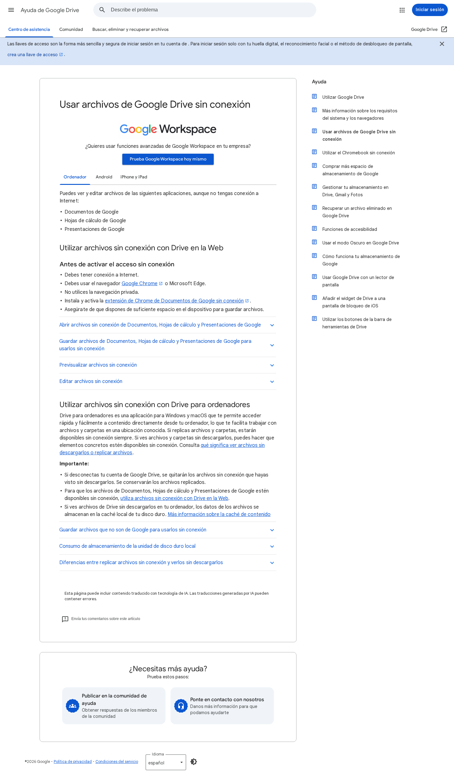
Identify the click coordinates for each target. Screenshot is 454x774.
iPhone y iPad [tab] (133, 177)
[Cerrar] (442, 44)
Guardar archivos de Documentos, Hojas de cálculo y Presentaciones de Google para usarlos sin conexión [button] (155, 345)
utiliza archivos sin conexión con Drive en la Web (174, 498)
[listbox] (165, 762)
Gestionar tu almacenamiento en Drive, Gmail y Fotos (355, 191)
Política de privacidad (73, 761)
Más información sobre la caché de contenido (219, 514)
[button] (11, 9)
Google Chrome (140, 284)
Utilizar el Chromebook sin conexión (358, 153)
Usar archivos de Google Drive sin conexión (359, 135)
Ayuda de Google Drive (50, 10)
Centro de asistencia (29, 29)
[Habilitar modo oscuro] (193, 761)
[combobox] (213, 10)
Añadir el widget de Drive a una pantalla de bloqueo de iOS (353, 302)
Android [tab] (104, 177)
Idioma (158, 754)
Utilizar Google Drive (343, 97)
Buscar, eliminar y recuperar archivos (130, 29)
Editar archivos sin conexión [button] (90, 381)
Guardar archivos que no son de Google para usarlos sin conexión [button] (132, 530)
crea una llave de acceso (32, 54)
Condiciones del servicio (116, 761)
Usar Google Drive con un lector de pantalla (358, 281)
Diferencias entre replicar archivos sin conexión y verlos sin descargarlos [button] (141, 563)
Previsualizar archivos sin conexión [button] (98, 365)
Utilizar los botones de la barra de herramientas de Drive (357, 323)
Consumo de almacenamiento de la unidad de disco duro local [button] (127, 546)
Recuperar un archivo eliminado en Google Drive (357, 212)
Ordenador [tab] (75, 177)
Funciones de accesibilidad (349, 229)
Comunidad (71, 29)
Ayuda (319, 82)
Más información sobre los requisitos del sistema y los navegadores (359, 114)
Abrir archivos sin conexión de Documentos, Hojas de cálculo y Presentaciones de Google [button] (160, 325)
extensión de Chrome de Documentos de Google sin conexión (174, 301)
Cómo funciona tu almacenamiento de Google (361, 260)
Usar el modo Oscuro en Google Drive (360, 243)
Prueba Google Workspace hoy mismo (168, 159)
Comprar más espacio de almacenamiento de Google (350, 170)
